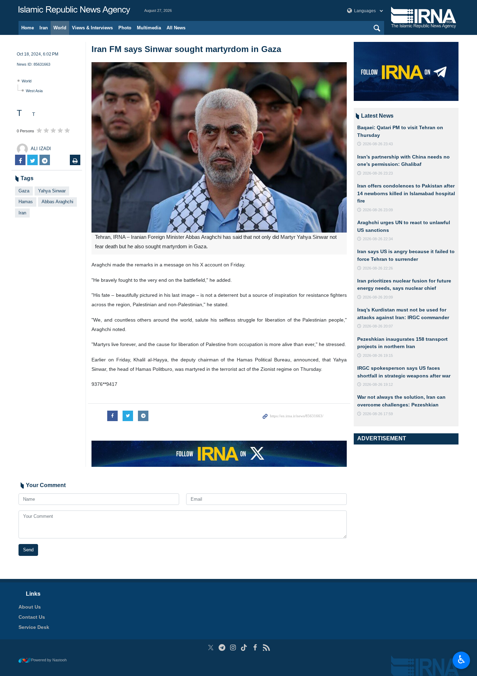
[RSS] (266, 647)
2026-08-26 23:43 (378, 144)
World (59, 27)
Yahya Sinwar (52, 190)
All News (176, 27)
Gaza (24, 190)
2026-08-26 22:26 (378, 268)
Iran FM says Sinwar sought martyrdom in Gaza (186, 49)
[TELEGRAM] (222, 647)
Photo (124, 27)
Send (28, 549)
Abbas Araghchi (57, 201)
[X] (210, 647)
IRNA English (74, 10)
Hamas (26, 201)
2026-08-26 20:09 (378, 297)
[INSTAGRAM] (233, 647)
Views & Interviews (92, 27)
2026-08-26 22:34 (378, 239)
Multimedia (149, 27)
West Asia (34, 91)
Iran (43, 27)
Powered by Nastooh (49, 660)
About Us (30, 607)
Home (27, 27)
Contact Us (32, 617)
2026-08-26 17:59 (378, 414)
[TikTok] (244, 647)
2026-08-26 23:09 (378, 210)
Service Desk (34, 627)
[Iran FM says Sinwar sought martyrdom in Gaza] (219, 147)
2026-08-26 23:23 (378, 173)
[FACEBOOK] (255, 647)
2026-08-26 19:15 (378, 355)
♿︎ (461, 659)
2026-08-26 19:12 (378, 384)
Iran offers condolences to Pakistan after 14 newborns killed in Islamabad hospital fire (406, 193)
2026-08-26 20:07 (378, 326)
